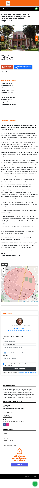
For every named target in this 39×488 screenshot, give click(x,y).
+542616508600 (7, 417)
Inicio (5, 433)
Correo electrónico (9, 344)
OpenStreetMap (34, 301)
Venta (5, 436)
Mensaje (6, 355)
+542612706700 (20, 328)
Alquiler (6, 438)
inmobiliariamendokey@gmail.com (20, 330)
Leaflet (24, 301)
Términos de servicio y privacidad (27, 372)
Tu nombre (6, 339)
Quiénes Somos (8, 440)
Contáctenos (8, 443)
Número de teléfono (9, 350)
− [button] (3, 271)
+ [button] (3, 268)
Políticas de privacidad (10, 445)
